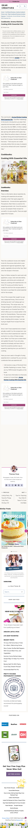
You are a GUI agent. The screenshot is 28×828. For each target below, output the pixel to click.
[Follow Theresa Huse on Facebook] (6, 485)
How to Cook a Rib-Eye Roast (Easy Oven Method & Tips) (14, 794)
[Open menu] (17, 6)
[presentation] (13, 528)
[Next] (26, 531)
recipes (17, 57)
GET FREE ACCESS (14, 774)
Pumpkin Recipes (18, 805)
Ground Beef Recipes (14, 790)
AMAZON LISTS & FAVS (11, 632)
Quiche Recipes (14, 808)
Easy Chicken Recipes (9, 787)
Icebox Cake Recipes (14, 797)
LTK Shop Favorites (11, 636)
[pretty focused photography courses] (14, 688)
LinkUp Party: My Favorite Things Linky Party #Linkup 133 (7, 498)
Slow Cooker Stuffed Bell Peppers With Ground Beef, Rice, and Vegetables (14, 650)
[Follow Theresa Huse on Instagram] (12, 485)
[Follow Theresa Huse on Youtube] (15, 485)
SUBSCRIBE (7, 581)
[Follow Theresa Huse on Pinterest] (18, 485)
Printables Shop (16, 1)
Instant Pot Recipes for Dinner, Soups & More (14, 800)
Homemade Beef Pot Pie (11, 669)
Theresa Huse (6, 27)
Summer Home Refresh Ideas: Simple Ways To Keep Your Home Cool (14, 658)
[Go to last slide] (1, 531)
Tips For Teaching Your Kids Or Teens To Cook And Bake (21, 498)
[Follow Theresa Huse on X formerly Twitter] (9, 485)
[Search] (22, 592)
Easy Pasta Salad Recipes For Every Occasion (14, 803)
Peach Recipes (9, 805)
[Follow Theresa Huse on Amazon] (21, 485)
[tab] (11, 551)
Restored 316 (19, 820)
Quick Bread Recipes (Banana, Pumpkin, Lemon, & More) (14, 811)
